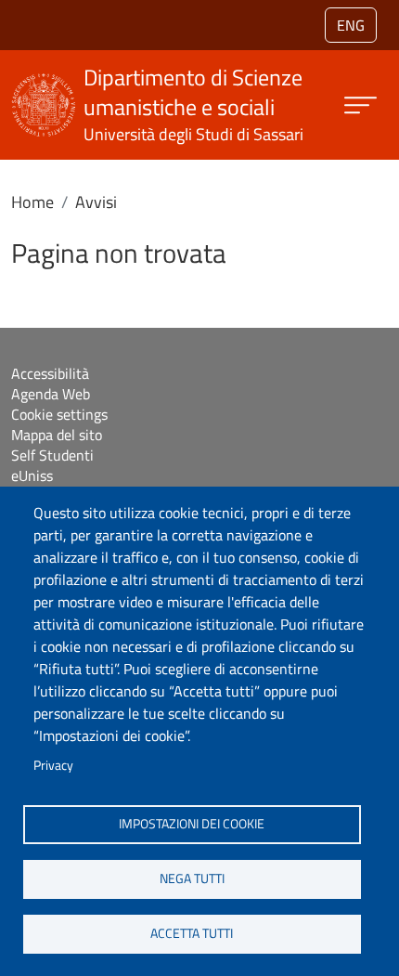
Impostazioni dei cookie (191, 823)
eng (351, 25)
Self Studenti (52, 455)
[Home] (43, 85)
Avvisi (96, 202)
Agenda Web (50, 394)
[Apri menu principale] (360, 105)
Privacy (53, 765)
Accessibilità (50, 373)
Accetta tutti (191, 933)
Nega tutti (192, 878)
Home (32, 202)
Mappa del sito (56, 434)
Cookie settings (59, 414)
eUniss (32, 475)
